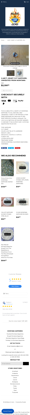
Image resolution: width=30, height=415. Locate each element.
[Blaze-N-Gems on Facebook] (12, 398)
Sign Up (26, 363)
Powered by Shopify (21, 402)
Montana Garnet (15, 384)
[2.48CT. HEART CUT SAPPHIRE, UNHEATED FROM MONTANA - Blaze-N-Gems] (11, 73)
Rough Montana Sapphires (15, 336)
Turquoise (15, 392)
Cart (27, 2)
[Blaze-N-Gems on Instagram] (14, 398)
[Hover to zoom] (15, 55)
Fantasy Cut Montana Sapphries (15, 340)
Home (2, 40)
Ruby (15, 386)
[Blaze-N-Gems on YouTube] (17, 398)
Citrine (15, 377)
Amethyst (15, 371)
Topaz (15, 388)
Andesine (15, 373)
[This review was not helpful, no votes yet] (25, 321)
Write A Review (15, 286)
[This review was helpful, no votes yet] (23, 321)
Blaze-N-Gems (10, 402)
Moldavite (15, 382)
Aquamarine (15, 375)
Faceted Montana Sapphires (15, 334)
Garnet (15, 379)
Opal (15, 390)
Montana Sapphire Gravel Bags (15, 338)
